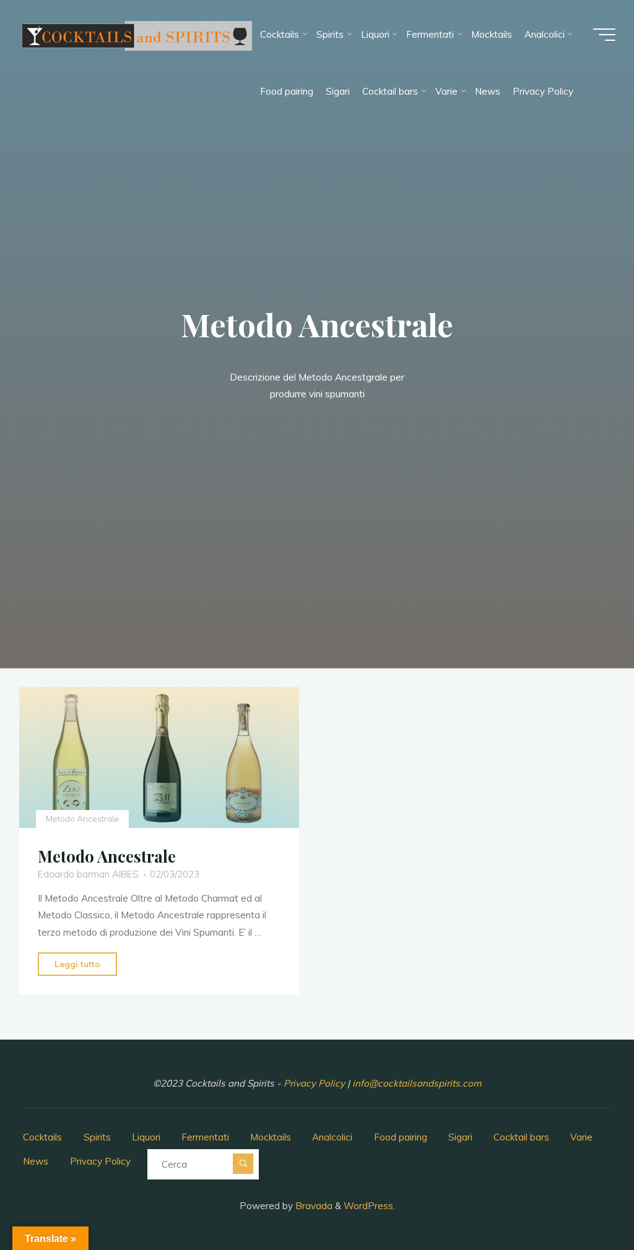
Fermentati (205, 1137)
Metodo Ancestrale (82, 819)
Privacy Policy (315, 1083)
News (35, 1161)
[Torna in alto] (586, 1202)
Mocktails (270, 1137)
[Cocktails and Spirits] (136, 34)
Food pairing (400, 1137)
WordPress (368, 1206)
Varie (581, 1137)
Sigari (460, 1137)
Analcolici (332, 1137)
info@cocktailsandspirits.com (416, 1083)
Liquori (146, 1137)
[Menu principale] (604, 34)
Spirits (97, 1137)
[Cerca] (243, 1163)
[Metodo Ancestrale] (159, 757)
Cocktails (42, 1137)
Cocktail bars (521, 1137)
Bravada (312, 1206)
